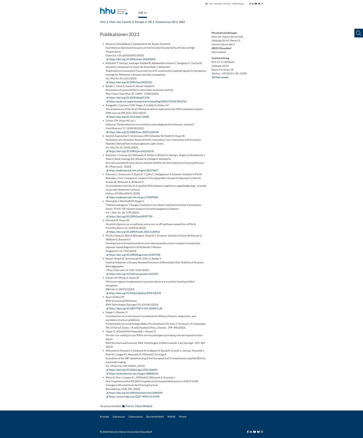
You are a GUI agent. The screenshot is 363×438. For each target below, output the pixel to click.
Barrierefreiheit (155, 416)
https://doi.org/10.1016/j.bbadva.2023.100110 (135, 293)
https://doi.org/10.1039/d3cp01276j (129, 97)
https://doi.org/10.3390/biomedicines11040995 (135, 392)
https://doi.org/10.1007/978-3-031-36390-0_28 (135, 308)
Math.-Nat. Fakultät (120, 21)
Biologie (139, 21)
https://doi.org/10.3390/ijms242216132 (131, 151)
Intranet (218, 3)
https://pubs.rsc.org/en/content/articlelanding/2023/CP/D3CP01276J (148, 101)
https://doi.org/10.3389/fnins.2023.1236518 (134, 132)
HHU (103, 21)
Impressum (119, 416)
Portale (227, 3)
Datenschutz (136, 416)
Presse (182, 416)
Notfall (171, 416)
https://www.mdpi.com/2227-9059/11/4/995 (134, 396)
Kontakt (104, 416)
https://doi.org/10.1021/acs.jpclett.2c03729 (133, 273)
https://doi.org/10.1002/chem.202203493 (132, 59)
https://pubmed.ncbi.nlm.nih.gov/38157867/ (134, 170)
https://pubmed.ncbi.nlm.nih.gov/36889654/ (134, 373)
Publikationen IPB (165, 21)
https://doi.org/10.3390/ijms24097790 (130, 216)
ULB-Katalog (237, 3)
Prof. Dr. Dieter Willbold (138, 406)
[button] (358, 33)
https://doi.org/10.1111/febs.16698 (129, 116)
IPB (150, 21)
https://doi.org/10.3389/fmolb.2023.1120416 (134, 231)
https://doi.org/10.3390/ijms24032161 (130, 82)
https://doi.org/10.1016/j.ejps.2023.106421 (133, 369)
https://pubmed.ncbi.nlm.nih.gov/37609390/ (134, 197)
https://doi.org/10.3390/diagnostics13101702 (134, 254)
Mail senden (222, 77)
